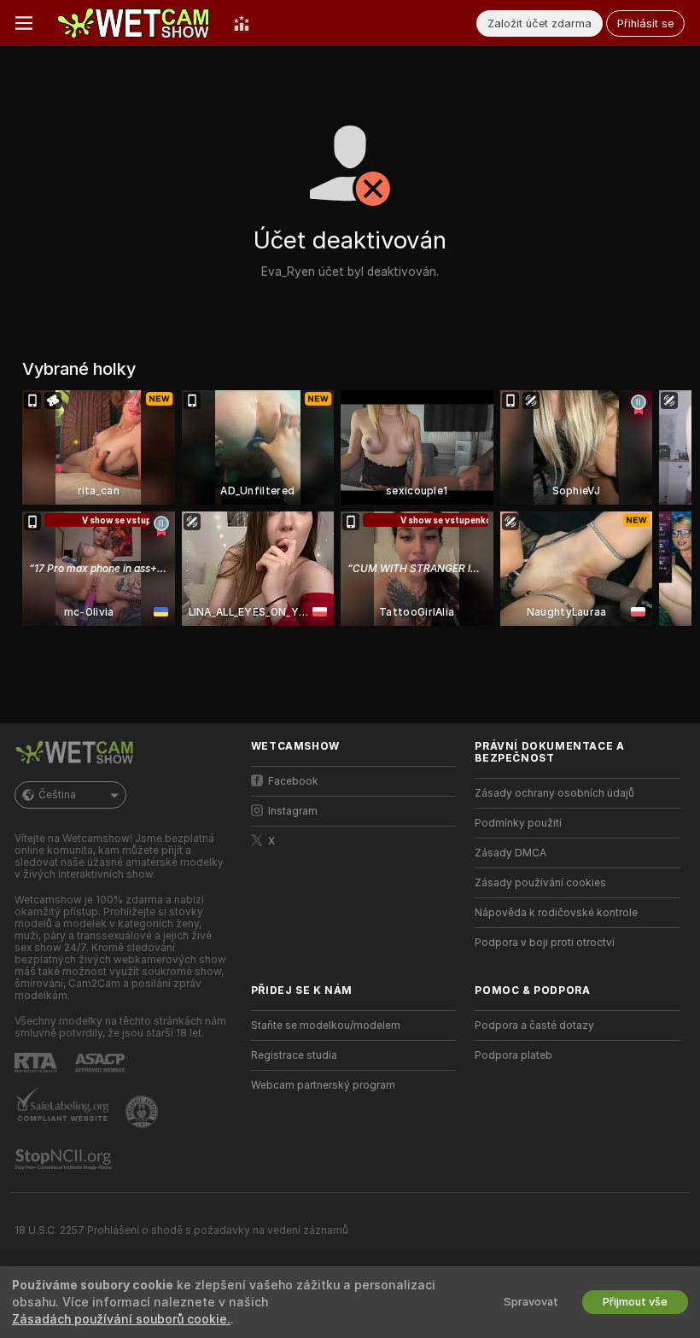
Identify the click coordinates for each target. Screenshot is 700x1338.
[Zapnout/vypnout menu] (24, 23)
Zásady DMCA (510, 853)
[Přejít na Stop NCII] (65, 1159)
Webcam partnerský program (323, 1085)
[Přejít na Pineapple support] (143, 1112)
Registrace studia (294, 1055)
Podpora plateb (513, 1055)
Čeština (57, 795)
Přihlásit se (645, 23)
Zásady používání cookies (540, 883)
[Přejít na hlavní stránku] (133, 23)
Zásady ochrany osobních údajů (554, 793)
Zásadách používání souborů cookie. (121, 1319)
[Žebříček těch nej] (242, 23)
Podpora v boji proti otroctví (545, 943)
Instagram (293, 811)
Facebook (293, 781)
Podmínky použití (518, 823)
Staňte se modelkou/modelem (325, 1025)
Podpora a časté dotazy (534, 1025)
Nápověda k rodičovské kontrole (556, 913)
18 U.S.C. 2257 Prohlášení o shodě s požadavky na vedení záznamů (181, 1230)
